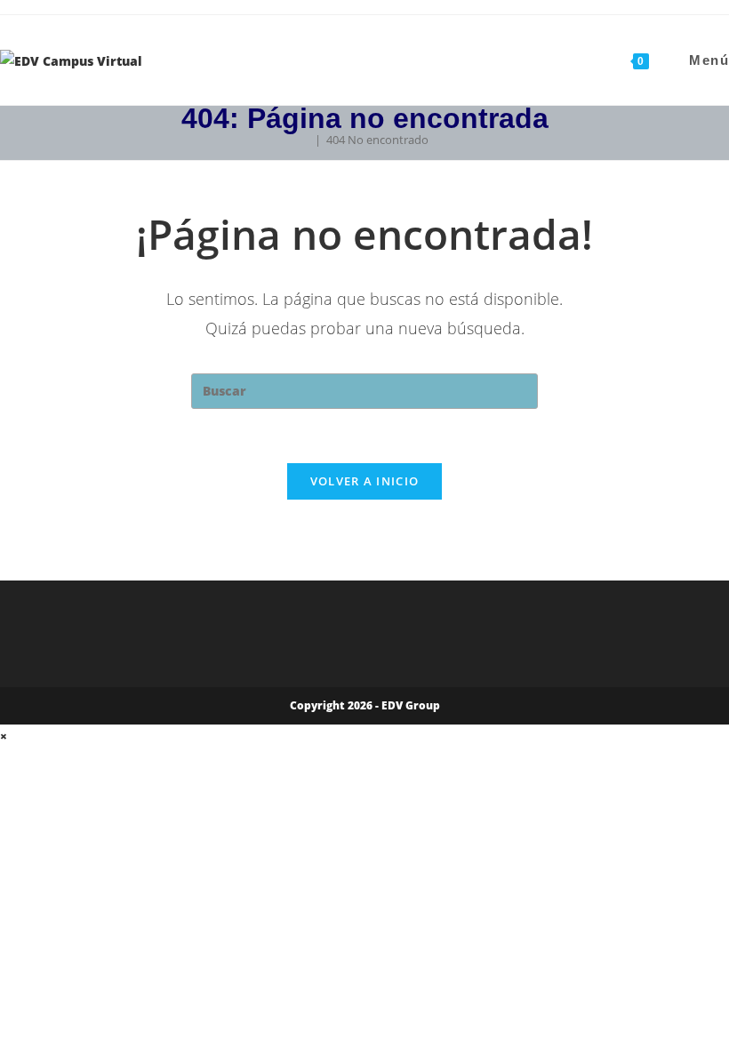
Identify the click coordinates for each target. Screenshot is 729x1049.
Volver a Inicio (365, 481)
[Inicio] (304, 140)
